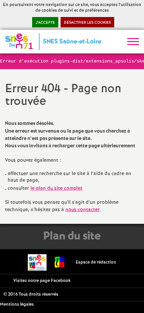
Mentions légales (17, 304)
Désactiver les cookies (87, 22)
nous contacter (82, 209)
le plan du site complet (56, 188)
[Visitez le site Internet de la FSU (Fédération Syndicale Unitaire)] (59, 262)
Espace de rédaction (96, 262)
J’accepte (45, 22)
